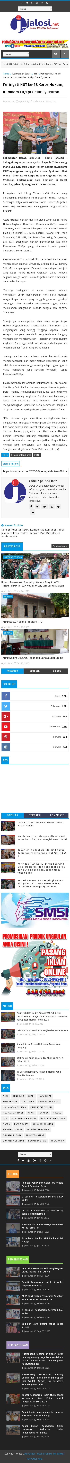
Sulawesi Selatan (43, 1124)
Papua (6, 1124)
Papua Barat (21, 1124)
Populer (13, 815)
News (9, 596)
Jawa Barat (45, 1096)
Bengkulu (18, 1096)
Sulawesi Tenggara (38, 1129)
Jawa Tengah (10, 1101)
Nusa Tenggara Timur (52, 1118)
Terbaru (35, 815)
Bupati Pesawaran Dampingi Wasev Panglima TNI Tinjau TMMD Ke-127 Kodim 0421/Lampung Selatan (32, 584)
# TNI (36, 454)
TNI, (54, 101)
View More (61, 546)
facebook (12, 670)
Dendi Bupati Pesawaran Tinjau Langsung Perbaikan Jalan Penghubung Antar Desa (42, 1429)
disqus (57, 670)
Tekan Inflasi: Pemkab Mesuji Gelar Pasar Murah (42, 1030)
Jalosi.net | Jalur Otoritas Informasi (44, 1454)
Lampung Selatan (13, 557)
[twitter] (27, 3)
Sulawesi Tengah (13, 1129)
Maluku (57, 1113)
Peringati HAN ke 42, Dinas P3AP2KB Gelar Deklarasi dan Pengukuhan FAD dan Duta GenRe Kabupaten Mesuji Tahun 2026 (42, 1016)
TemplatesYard (34, 1459)
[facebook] (22, 3)
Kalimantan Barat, (42, 101)
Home (6, 73)
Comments (57, 815)
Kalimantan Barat (21, 73)
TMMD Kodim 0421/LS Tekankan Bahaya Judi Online (32, 657)
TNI (35, 73)
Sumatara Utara (12, 1135)
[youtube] (37, 3)
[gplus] (32, 3)
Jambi (31, 1096)
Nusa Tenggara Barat (24, 1118)
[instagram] (42, 3)
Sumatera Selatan (13, 1141)
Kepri (31, 1113)
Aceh (5, 1096)
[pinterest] (40, 1160)
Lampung (44, 1113)
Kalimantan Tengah (41, 1107)
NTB (5, 1118)
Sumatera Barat (35, 1135)
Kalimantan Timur (13, 1113)
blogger (35, 670)
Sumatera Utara (37, 1141)
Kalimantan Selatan (14, 1107)
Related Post (12, 546)
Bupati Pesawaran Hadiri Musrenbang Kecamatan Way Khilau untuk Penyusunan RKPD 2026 (42, 1398)
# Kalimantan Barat (21, 454)
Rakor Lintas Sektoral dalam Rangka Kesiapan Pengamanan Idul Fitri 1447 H (42, 853)
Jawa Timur (28, 1101)
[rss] (47, 3)
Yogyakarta (57, 1141)
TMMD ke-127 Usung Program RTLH (22, 621)
